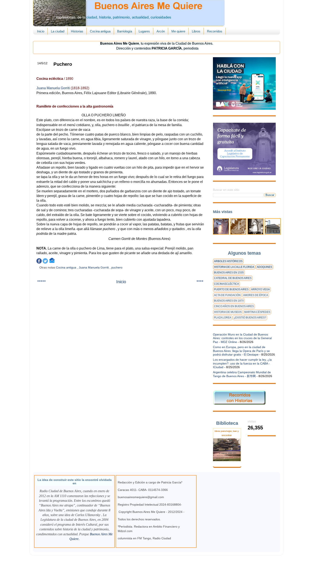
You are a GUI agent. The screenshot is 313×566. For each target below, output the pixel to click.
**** (200, 281)
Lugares (144, 31)
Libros (196, 31)
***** (41, 281)
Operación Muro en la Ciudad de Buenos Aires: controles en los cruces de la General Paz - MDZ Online (242, 338)
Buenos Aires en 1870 (229, 300)
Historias (77, 31)
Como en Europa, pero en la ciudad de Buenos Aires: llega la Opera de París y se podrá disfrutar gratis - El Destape (241, 350)
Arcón (160, 31)
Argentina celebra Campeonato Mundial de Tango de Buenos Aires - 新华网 (242, 374)
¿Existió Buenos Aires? (250, 317)
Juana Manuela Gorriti (53, 88)
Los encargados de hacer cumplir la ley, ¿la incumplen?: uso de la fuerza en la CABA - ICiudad (242, 363)
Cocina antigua (100, 31)
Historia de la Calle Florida (234, 266)
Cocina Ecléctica (226, 283)
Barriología (124, 31)
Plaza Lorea (222, 317)
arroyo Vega (260, 289)
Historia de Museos (228, 312)
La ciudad (57, 31)
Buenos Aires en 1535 (229, 272)
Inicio (40, 31)
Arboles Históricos (228, 261)
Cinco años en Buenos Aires (234, 306)
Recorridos (214, 31)
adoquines (264, 266)
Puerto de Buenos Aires (231, 289)
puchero (117, 267)
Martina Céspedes (257, 312)
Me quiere (178, 31)
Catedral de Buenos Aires (232, 278)
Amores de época (255, 295)
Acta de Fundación (227, 295)
